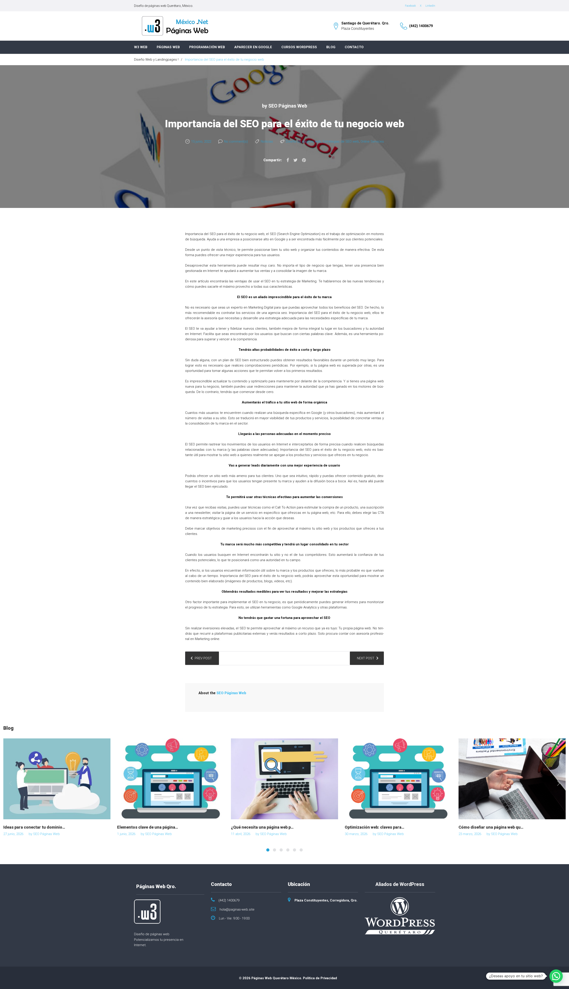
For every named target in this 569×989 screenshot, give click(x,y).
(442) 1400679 (421, 26)
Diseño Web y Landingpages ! (156, 60)
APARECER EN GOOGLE (253, 47)
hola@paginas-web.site (237, 909)
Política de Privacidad (320, 978)
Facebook (410, 5)
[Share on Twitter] (295, 160)
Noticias (267, 142)
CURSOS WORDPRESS (299, 47)
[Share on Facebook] (288, 160)
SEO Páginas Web (287, 106)
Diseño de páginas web (303, 142)
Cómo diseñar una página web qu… (491, 827)
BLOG (330, 47)
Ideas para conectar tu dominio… (34, 827)
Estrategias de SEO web (341, 142)
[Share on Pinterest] (304, 160)
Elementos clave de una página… (147, 827)
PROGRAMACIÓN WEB (207, 47)
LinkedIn (430, 5)
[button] (556, 976)
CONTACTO (354, 47)
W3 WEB (140, 47)
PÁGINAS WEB (168, 47)
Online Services (372, 142)
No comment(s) (236, 142)
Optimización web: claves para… (374, 827)
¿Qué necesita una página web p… (262, 827)
